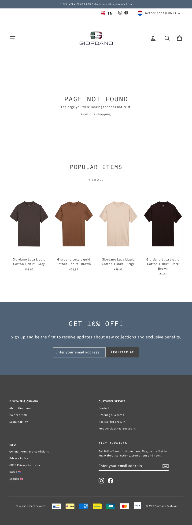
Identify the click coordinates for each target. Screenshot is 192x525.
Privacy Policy (18, 458)
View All (96, 180)
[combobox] (106, 13)
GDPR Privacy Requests (24, 465)
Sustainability (18, 422)
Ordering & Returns (111, 415)
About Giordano (20, 408)
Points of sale (18, 415)
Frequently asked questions (117, 429)
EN (110, 13)
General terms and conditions (29, 452)
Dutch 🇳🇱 (15, 472)
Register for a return (112, 422)
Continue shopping (96, 114)
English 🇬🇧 (16, 479)
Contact (104, 408)
